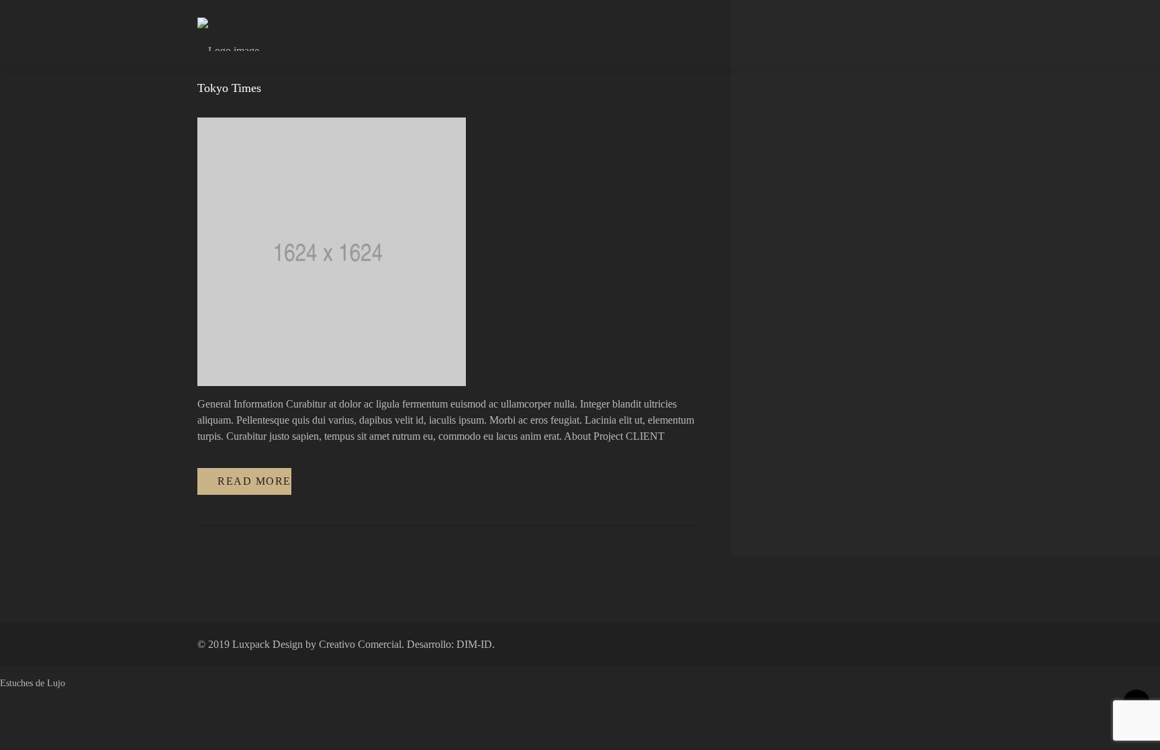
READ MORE (254, 481)
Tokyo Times (229, 88)
